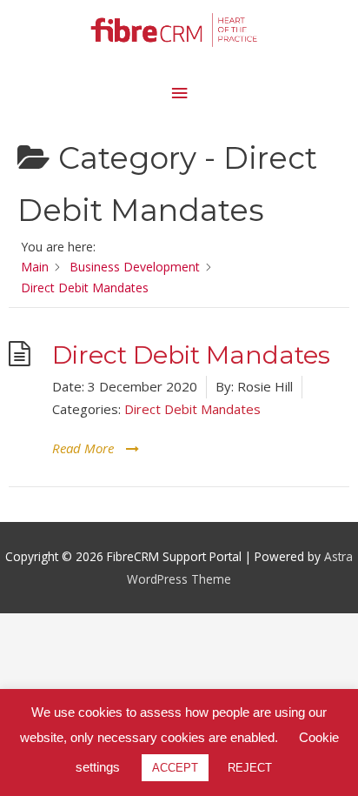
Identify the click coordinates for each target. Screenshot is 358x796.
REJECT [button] (250, 767)
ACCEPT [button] (175, 767)
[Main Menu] (179, 93)
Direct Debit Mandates (191, 354)
